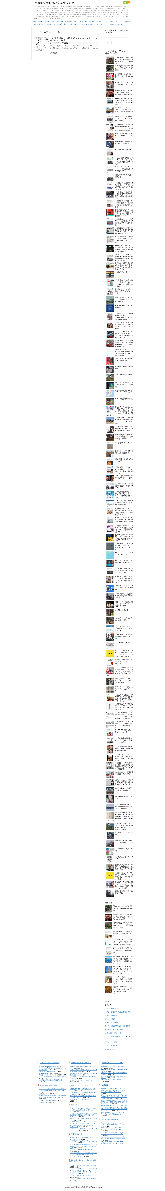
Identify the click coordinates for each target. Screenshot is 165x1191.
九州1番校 (49, 24)
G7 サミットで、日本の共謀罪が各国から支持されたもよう (124, 486)
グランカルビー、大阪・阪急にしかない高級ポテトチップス (124, 689)
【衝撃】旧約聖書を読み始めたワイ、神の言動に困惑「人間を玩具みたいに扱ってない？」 (83, 1115)
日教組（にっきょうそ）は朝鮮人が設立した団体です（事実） (124, 291)
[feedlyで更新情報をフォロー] (125, 3)
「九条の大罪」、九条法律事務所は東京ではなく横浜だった (124, 596)
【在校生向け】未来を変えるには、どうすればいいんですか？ (74, 39)
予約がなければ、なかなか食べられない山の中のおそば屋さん (124, 68)
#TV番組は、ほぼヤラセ (123, 443)
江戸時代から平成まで (61, 24)
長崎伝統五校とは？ (38, 24)
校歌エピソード (89, 21)
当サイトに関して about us (114, 24)
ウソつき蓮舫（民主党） (123, 642)
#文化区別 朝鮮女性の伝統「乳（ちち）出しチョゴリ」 (124, 76)
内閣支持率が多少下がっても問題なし (112, 1079)
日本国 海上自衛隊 (111, 1022)
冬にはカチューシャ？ (122, 272)
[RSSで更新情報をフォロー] (128, 3)
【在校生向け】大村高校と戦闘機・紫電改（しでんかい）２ (124, 636)
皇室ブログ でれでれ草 (79, 1085)
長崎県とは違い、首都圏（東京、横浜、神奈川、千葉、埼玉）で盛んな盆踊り (124, 92)
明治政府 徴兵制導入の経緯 (47, 1066)
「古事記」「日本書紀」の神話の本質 (50, 1080)
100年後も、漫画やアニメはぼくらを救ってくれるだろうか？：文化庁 (124, 570)
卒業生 (66, 43)
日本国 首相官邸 (111, 1015)
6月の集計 (42, 1102)
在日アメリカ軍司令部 (112, 1042)
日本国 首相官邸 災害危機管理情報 (118, 1012)
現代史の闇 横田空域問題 (47, 1071)
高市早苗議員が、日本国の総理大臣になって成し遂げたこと (122, 934)
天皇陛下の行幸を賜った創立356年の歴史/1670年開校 (55, 21)
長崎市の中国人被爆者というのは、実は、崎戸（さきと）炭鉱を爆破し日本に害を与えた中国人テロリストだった (119, 411)
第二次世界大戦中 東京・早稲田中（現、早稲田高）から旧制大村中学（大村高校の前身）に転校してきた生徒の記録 (119, 816)
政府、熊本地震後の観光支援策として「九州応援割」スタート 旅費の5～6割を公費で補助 (83, 1146)
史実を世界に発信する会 (48, 1085)
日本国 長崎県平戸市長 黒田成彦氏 (117, 1026)
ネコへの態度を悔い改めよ (124, 399)
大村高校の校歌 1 (121, 610)
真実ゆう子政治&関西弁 (110, 1119)
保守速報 (105, 1085)
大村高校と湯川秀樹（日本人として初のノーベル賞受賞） (124, 385)
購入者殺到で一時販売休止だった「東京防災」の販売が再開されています (124, 437)
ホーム (34, 21)
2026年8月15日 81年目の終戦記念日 (82, 1099)
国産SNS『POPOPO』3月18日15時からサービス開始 (124, 588)
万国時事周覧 (109, 1049)
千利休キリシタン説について (47, 1075)
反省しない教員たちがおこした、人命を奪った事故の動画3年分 (123, 950)
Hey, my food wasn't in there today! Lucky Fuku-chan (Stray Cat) (113, 1123)
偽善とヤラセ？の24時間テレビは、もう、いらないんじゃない (124, 118)
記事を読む (53, 53)
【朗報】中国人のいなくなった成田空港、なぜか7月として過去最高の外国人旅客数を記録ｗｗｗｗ (114, 1102)
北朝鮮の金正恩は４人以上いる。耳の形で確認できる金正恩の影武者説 (124, 748)
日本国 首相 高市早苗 (113, 1008)
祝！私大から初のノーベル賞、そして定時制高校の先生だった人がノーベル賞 (124, 867)
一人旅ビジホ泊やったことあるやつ (81, 1149)
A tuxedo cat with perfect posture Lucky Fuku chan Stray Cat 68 (113, 1133)
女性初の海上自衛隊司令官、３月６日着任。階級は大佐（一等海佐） (124, 740)
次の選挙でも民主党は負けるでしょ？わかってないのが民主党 (124, 661)
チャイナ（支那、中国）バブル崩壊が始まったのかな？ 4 (124, 628)
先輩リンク (73, 24)
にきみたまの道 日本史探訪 (49, 1063)
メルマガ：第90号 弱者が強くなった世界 (83, 1165)
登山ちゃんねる (76, 1134)
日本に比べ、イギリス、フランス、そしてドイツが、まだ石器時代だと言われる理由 (122, 942)
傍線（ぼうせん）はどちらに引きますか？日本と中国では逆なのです (124, 681)
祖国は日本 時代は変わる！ (81, 1063)
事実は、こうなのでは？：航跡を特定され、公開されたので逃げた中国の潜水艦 (124, 520)
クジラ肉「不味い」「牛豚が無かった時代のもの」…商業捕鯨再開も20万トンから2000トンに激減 (83, 1154)
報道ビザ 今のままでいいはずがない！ (82, 1080)
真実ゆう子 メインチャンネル (112, 1063)
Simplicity (89, 1186)
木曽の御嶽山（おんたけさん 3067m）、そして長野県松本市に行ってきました (123, 925)
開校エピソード (78, 21)
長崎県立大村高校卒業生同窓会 (54, 3)
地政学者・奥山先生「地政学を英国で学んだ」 (82, 1161)
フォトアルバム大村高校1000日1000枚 (90, 24)
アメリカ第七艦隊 (111, 1046)
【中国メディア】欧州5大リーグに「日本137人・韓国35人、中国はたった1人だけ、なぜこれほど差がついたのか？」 (114, 1090)
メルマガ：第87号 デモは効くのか (81, 1175)
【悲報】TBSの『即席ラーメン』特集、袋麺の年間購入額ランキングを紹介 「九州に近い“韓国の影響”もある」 (114, 1096)
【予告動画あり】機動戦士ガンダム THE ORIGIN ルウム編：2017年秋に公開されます (124, 706)
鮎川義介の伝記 (43, 1073)
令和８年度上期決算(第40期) (48, 1100)
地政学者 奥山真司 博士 (114, 1029)
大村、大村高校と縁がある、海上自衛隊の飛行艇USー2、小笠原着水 (123, 806)
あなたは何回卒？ (126, 21)
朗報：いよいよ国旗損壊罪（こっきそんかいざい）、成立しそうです (124, 604)
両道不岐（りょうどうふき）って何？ (107, 21)
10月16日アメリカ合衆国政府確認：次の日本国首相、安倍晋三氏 (124, 502)
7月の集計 (42, 1094)
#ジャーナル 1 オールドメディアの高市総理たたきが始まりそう (124, 169)
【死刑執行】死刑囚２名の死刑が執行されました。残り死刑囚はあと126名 (124, 428)
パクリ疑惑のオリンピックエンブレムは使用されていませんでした (124, 299)
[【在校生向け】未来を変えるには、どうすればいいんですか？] (41, 46)
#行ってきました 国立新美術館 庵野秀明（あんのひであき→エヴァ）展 (124, 782)
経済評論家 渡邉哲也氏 (113, 1033)
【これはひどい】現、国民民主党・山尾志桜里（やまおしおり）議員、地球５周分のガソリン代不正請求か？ (119, 672)
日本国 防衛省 (110, 1019)
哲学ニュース (75, 1105)
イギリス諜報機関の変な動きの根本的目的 (51, 1076)
